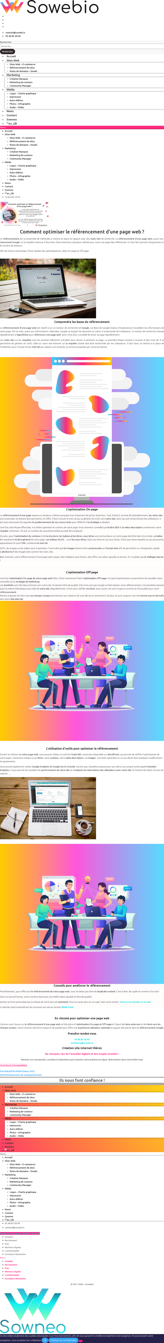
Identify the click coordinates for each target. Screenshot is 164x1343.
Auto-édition (16, 100)
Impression (15, 96)
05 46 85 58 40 (82, 1039)
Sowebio (9, 1237)
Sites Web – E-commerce (22, 64)
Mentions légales (13, 1247)
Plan (7, 1244)
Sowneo (12, 119)
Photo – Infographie (20, 103)
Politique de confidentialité (63, 1340)
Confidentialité (12, 1251)
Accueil (11, 56)
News (10, 111)
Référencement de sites (22, 67)
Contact (12, 115)
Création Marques (19, 79)
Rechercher (6, 42)
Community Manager (20, 85)
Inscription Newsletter (15, 1254)
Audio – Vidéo (17, 107)
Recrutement (11, 1240)
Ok (45, 1340)
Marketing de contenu (21, 82)
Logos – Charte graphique (23, 93)
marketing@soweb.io (82, 1043)
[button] (82, 1257)
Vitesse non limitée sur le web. (135, 1002)
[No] (81, 1341)
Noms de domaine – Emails (23, 71)
